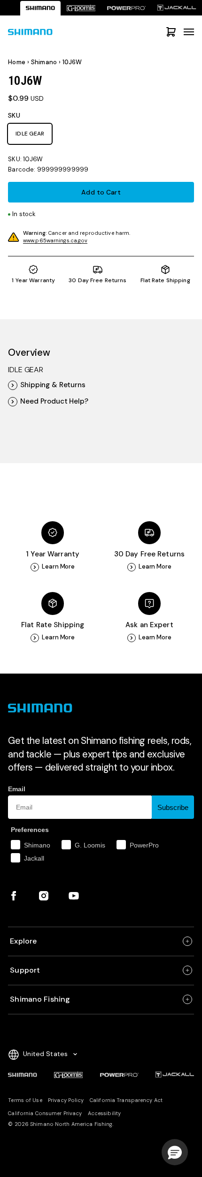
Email (16, 789)
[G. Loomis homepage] (81, 8)
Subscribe (172, 807)
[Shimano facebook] (13, 895)
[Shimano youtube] (73, 895)
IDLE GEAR (30, 133)
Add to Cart (100, 192)
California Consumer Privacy (45, 1113)
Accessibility (104, 1113)
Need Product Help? (54, 401)
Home (16, 62)
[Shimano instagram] (43, 895)
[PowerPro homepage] (126, 8)
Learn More (58, 566)
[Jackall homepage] (177, 8)
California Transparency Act (126, 1100)
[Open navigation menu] (189, 32)
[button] (175, 1152)
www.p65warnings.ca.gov (55, 240)
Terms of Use (25, 1100)
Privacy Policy (66, 1100)
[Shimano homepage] (40, 8)
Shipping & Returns (52, 385)
